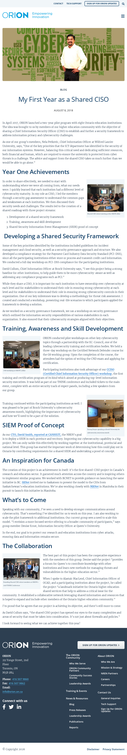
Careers (105, 679)
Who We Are (108, 662)
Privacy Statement (114, 749)
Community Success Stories (80, 676)
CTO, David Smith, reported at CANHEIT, (36, 434)
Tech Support (74, 3)
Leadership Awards (80, 683)
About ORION (106, 656)
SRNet (25, 482)
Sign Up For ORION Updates (102, 3)
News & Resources (77, 698)
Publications (76, 722)
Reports (73, 727)
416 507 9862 (17, 683)
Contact (58, 3)
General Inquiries (110, 698)
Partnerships (108, 685)
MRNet (94, 486)
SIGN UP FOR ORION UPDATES (100, 645)
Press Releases (77, 710)
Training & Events (76, 691)
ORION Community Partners (80, 669)
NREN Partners (109, 673)
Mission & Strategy (111, 668)
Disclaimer (93, 749)
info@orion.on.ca (12, 691)
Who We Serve (77, 663)
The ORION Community (73, 656)
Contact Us (104, 692)
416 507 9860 (20, 679)
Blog (71, 704)
